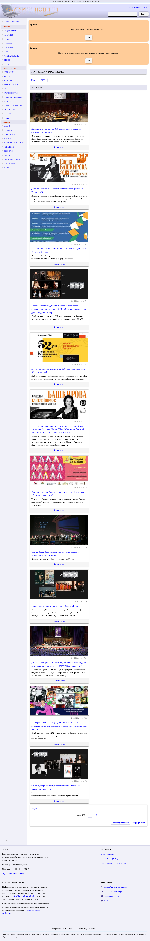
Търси (144, 14)
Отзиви (7, 60)
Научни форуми (11, 93)
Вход (146, 7)
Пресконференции (12, 159)
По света (8, 130)
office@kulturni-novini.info (115, 887)
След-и (7, 126)
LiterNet (54, 1)
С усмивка (8, 47)
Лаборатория (9, 110)
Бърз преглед (59, 147)
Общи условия (107, 854)
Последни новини (12, 22)
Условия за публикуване (111, 858)
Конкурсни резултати (13, 143)
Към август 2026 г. (38, 80)
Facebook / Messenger (113, 891)
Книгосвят (75, 1)
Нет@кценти (9, 134)
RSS (106, 900)
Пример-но (8, 52)
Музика (7, 101)
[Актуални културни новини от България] (30, 11)
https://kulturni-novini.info (24, 896)
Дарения (7, 155)
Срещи (7, 118)
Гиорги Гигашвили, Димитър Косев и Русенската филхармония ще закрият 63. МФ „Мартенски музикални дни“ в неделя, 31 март (58, 309)
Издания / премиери (13, 85)
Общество (8, 151)
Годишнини (9, 147)
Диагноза (8, 39)
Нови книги (9, 72)
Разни (6, 168)
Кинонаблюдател (11, 56)
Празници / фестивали (14, 97)
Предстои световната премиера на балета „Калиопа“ (56, 606)
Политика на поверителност (113, 863)
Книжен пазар (85, 1)
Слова (6, 64)
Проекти (7, 114)
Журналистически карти (13, 874)
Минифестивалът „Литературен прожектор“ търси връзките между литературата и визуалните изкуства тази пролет (59, 725)
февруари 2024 (138, 823)
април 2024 (37, 808)
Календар (8, 76)
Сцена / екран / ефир (13, 105)
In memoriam (9, 164)
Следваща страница (120, 823)
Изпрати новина (134, 7)
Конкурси (8, 80)
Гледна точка (10, 31)
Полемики (8, 35)
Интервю (8, 43)
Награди (7, 138)
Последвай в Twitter (113, 896)
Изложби (8, 89)
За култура (95, 1)
